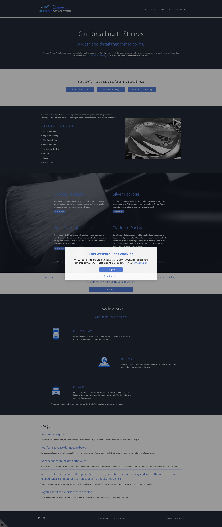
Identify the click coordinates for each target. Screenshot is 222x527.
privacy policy (140, 262)
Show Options (110, 276)
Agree (112, 269)
